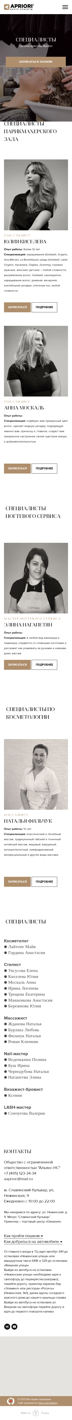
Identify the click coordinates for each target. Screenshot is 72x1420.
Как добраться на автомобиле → (33, 1241)
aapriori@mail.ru (18, 1179)
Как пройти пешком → (23, 1235)
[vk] (7, 1327)
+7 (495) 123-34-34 (20, 1173)
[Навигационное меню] (65, 7)
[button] (36, 242)
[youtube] (14, 1327)
